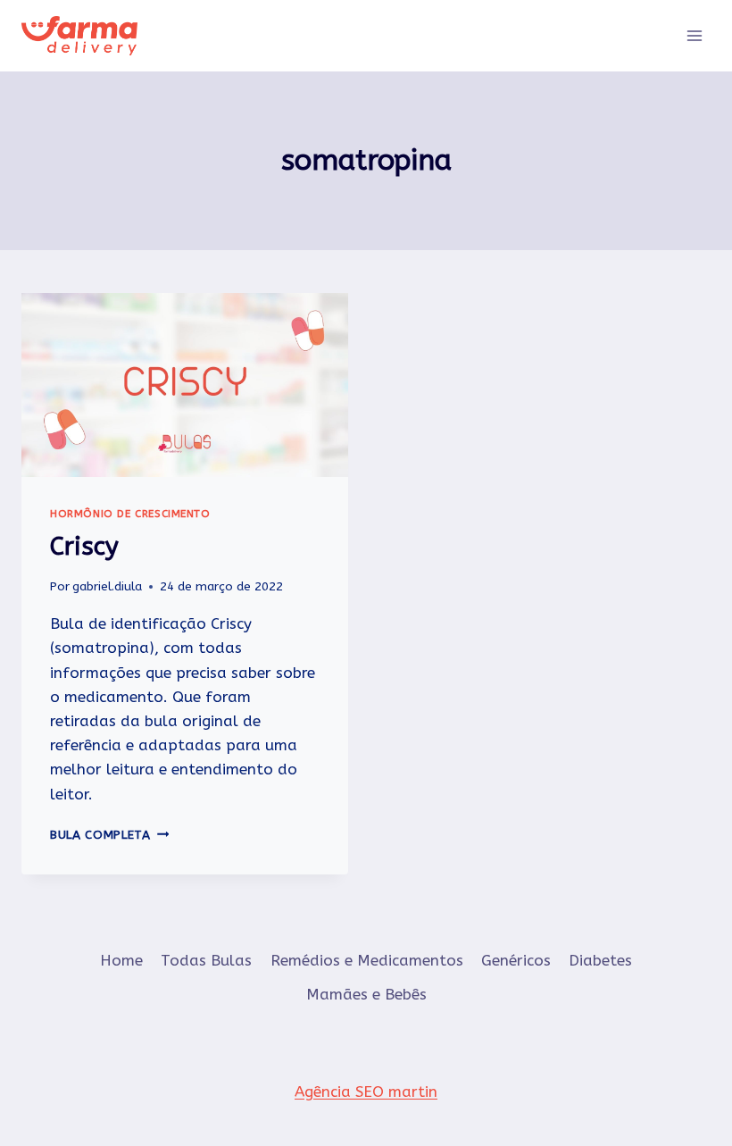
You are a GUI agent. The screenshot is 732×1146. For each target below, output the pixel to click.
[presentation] (184, 385)
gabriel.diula (107, 586)
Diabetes (600, 960)
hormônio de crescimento (130, 513)
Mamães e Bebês (366, 994)
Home (121, 960)
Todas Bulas (206, 960)
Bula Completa (109, 834)
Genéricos (516, 960)
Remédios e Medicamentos (366, 960)
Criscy (84, 546)
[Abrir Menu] (694, 35)
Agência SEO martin (366, 1091)
